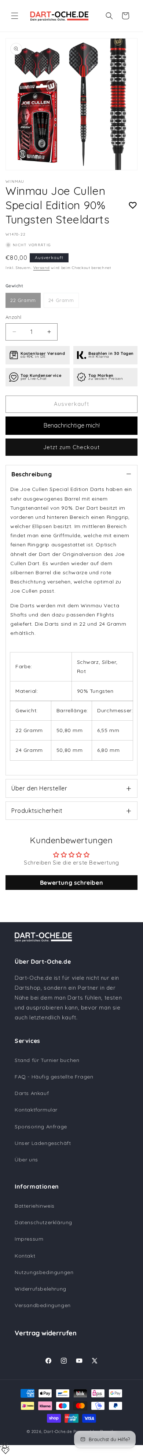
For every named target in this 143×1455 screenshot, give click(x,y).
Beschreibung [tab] (31, 474)
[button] (15, 16)
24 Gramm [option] (61, 300)
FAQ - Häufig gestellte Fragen (54, 1076)
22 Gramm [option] (23, 300)
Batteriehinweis (35, 1206)
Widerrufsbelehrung (40, 1288)
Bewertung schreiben (71, 882)
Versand (41, 267)
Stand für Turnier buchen (47, 1060)
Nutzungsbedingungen (44, 1272)
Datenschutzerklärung (43, 1222)
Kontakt (25, 1255)
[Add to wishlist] (133, 205)
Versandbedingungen (43, 1305)
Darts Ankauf (32, 1093)
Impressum (29, 1239)
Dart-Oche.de (58, 1431)
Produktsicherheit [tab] (36, 810)
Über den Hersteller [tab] (39, 788)
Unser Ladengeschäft (43, 1143)
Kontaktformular (36, 1109)
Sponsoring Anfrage (41, 1126)
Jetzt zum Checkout (71, 447)
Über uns (26, 1159)
